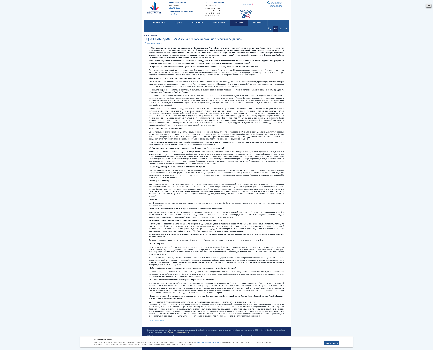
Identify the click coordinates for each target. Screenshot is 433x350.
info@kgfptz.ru (173, 14)
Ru (275, 28)
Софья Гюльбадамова (156, 320)
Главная (147, 35)
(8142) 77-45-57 (174, 5)
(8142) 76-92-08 (210, 5)
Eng (280, 28)
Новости (154, 35)
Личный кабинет (276, 2)
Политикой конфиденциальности (179, 332)
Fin (286, 28)
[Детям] (248, 18)
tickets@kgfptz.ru (174, 8)
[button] (428, 5)
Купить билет (246, 4)
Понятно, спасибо (332, 343)
